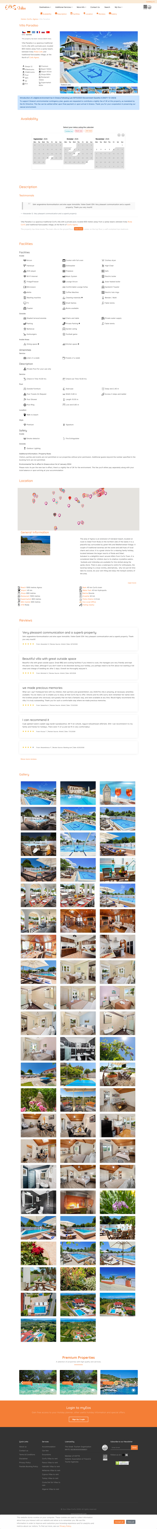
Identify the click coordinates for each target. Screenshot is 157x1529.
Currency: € (150, 2)
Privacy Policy (65, 1526)
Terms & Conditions (27, 1454)
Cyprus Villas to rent (50, 1474)
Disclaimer (23, 1459)
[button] (61, 57)
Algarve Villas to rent (50, 1489)
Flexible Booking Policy (28, 1466)
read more (78, 229)
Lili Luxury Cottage (113, 1387)
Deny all (131, 1522)
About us (22, 1447)
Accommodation (48, 1447)
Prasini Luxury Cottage (74, 1387)
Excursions (46, 1454)
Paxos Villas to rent (50, 1462)
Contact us (23, 1451)
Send (134, 1447)
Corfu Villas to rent (50, 1459)
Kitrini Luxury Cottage (33, 1387)
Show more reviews (29, 759)
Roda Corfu (38, 52)
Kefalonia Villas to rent (51, 1470)
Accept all (119, 1522)
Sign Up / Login (78, 1419)
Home (23, 19)
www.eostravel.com (79, 1514)
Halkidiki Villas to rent (51, 1466)
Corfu (29, 19)
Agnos (35, 19)
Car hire (45, 1451)
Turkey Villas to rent (50, 1478)
